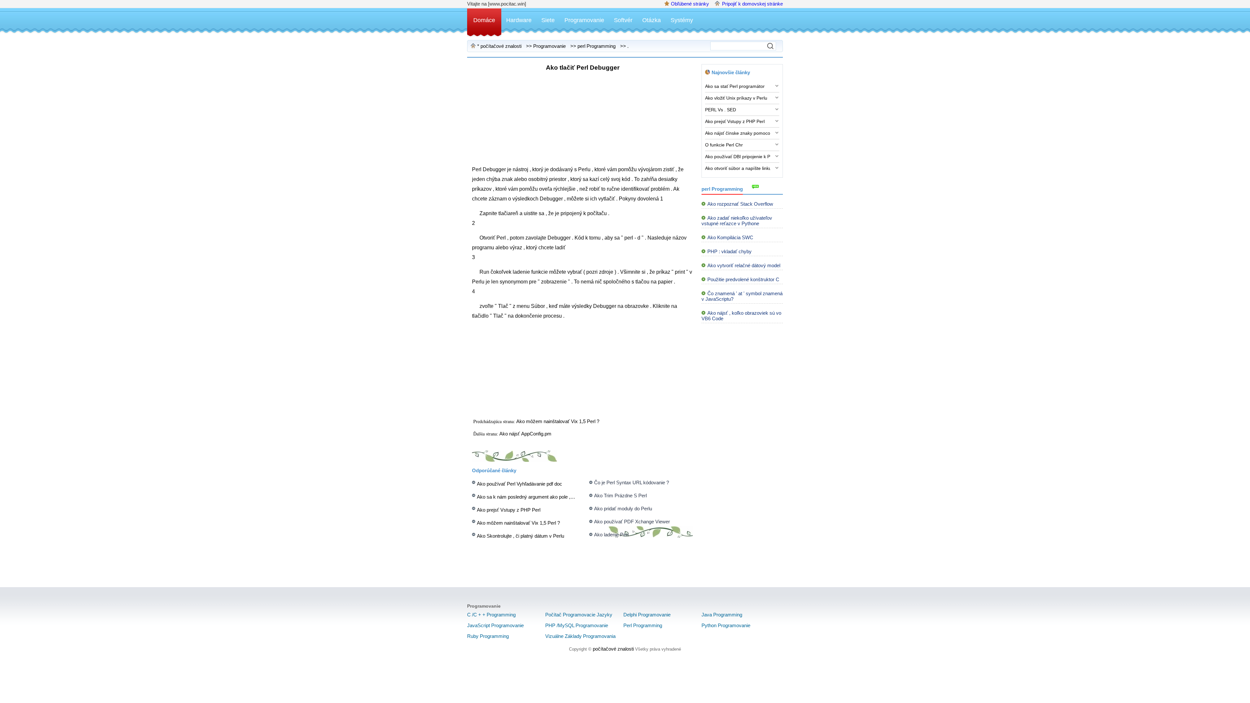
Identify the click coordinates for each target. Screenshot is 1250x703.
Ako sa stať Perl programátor (735, 86)
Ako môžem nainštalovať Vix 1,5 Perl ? (558, 421)
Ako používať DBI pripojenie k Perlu (737, 156)
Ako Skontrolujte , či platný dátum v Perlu (520, 536)
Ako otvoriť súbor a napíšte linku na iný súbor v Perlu (737, 168)
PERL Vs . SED (720, 109)
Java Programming (721, 614)
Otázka (651, 20)
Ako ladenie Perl (611, 534)
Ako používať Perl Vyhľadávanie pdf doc (519, 484)
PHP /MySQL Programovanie (576, 625)
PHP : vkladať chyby (729, 251)
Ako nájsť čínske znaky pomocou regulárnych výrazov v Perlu (737, 133)
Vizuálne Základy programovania (580, 636)
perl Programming (596, 46)
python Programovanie (725, 625)
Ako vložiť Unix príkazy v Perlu (736, 98)
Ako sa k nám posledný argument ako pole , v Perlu (532, 497)
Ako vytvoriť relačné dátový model (743, 265)
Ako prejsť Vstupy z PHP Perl (508, 510)
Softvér (623, 20)
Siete (548, 20)
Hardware (519, 20)
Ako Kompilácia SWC (730, 237)
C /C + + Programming (491, 614)
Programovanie (584, 20)
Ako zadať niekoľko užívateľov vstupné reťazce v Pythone (736, 220)
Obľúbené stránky (690, 4)
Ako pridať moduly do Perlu (623, 508)
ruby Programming (488, 636)
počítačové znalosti (500, 46)
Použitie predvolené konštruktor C (743, 279)
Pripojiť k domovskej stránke (752, 4)
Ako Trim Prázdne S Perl (620, 495)
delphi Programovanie (647, 614)
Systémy (682, 20)
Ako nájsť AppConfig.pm (526, 433)
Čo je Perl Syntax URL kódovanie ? (631, 482)
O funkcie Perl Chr (724, 144)
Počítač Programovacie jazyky (578, 614)
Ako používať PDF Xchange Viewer (632, 521)
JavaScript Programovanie (495, 625)
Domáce (484, 20)
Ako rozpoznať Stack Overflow (740, 204)
